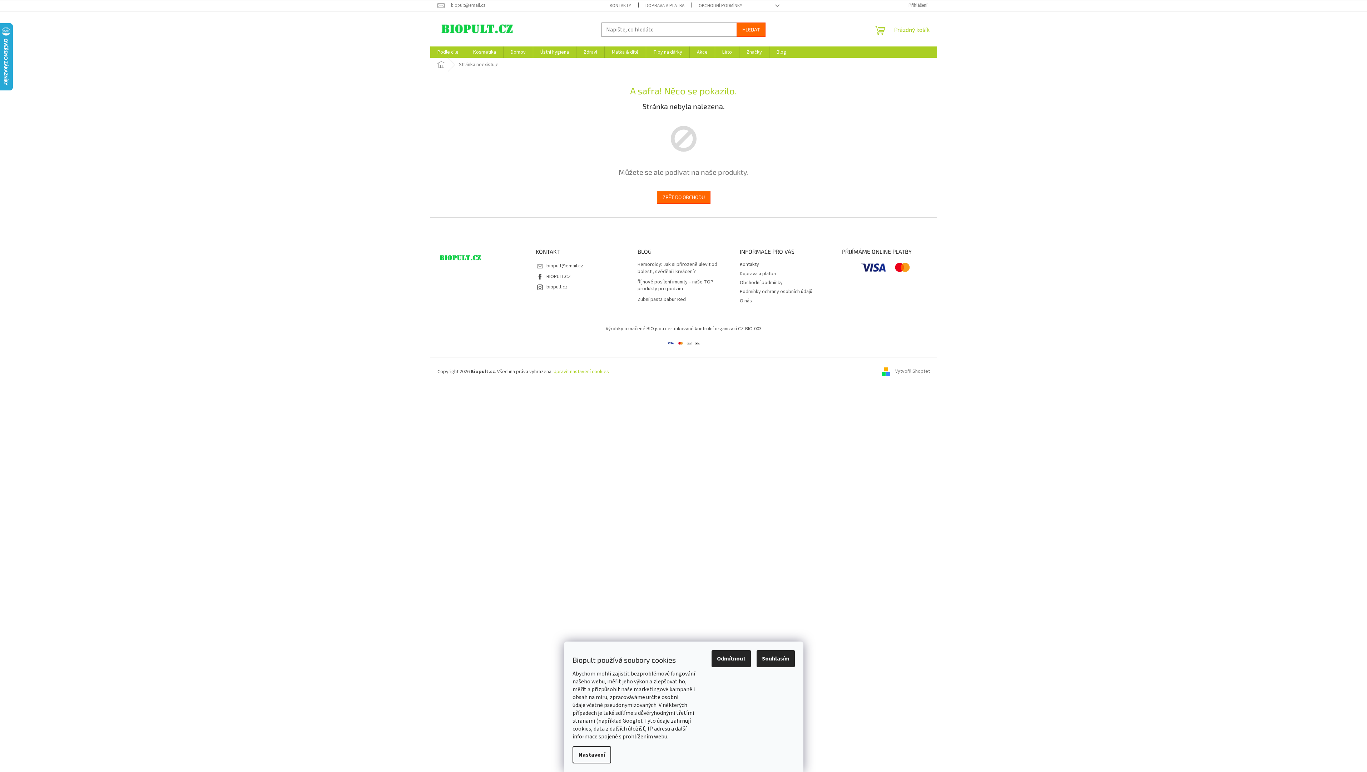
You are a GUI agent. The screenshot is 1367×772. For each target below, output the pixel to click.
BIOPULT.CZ (558, 276)
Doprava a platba (664, 6)
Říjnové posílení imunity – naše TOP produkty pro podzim (675, 285)
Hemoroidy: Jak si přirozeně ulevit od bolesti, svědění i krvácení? (677, 268)
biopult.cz (557, 287)
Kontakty (620, 6)
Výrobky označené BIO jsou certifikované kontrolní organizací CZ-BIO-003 (684, 328)
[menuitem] (448, 52)
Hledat (751, 29)
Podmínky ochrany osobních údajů (776, 291)
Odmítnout (731, 659)
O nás (746, 301)
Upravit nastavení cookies (581, 371)
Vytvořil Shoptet (912, 371)
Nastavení (592, 755)
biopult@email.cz (564, 265)
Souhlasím (775, 659)
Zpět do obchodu (684, 197)
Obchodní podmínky (720, 6)
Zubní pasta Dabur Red (662, 299)
